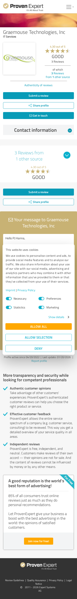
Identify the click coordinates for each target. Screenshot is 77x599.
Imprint (10, 290)
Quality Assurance (36, 580)
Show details (56, 317)
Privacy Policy (26, 290)
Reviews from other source (58, 75)
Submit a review (38, 95)
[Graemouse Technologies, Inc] (19, 58)
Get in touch (40, 115)
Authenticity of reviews (38, 85)
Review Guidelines (14, 580)
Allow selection (38, 337)
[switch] (41, 298)
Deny (38, 348)
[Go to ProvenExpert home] (23, 8)
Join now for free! (38, 541)
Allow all (38, 326)
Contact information (35, 129)
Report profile (39, 361)
